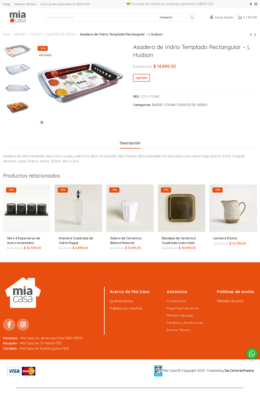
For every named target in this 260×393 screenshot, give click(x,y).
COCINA (36, 34)
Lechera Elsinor (225, 238)
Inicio (7, 34)
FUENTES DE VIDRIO (61, 34)
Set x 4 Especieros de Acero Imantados (23, 240)
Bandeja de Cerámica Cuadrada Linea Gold (179, 240)
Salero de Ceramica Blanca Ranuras (125, 240)
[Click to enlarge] (42, 122)
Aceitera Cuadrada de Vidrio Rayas (76, 240)
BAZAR (20, 34)
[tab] (130, 143)
